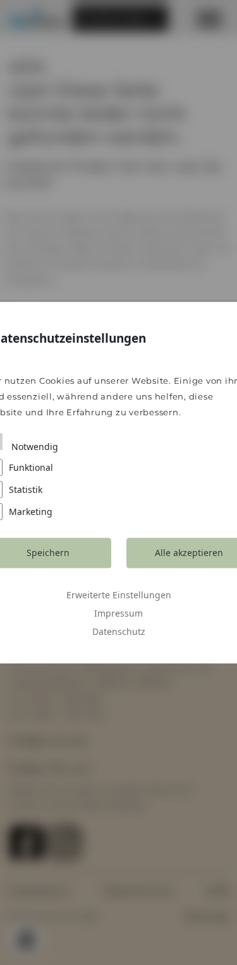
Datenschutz (118, 631)
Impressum (118, 613)
